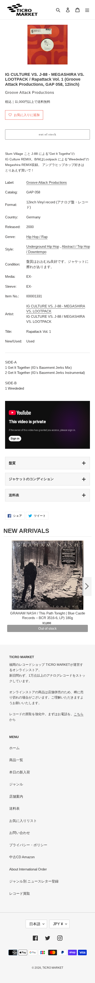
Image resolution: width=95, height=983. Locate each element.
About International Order (28, 869)
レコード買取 (19, 893)
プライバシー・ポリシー (28, 845)
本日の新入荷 (19, 772)
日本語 (34, 924)
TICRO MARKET (52, 967)
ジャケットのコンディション (31, 479)
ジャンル (16, 784)
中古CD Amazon (22, 857)
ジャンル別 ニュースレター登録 (34, 881)
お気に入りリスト (23, 821)
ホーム (14, 748)
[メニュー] (87, 10)
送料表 (14, 495)
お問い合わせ (19, 833)
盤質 (12, 463)
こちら (78, 714)
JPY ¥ (58, 924)
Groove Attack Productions (46, 182)
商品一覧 (16, 760)
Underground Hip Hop (42, 246)
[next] (87, 586)
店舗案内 (16, 796)
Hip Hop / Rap (37, 237)
